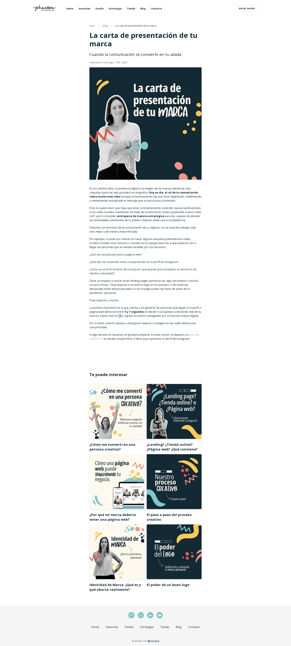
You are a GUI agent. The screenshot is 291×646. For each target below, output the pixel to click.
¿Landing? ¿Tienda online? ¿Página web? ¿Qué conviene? (172, 446)
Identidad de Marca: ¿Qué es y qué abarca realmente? (115, 587)
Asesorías (112, 627)
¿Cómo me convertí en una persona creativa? (112, 446)
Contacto (194, 627)
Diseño (129, 627)
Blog (105, 25)
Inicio (92, 25)
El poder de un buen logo (168, 585)
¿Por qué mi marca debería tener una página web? (112, 517)
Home (95, 627)
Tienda (164, 627)
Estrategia (146, 627)
